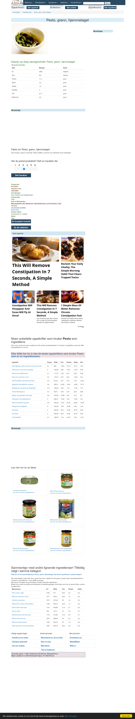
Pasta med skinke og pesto (20, 403)
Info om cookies (18, 645)
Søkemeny (28, 2)
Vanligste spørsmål (19, 641)
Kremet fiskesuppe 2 (18, 392)
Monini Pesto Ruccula (18, 618)
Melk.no (73, 645)
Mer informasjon (71, 716)
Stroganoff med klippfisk (19, 406)
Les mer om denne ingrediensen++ (24, 492)
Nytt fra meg (46, 641)
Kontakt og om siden (20, 637)
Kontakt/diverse (76, 2)
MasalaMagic (75, 641)
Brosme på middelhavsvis (20, 373)
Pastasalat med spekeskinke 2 (21, 399)
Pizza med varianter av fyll (20, 377)
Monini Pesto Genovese (19, 607)
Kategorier (63, 2)
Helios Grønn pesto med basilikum (22, 604)
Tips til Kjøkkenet (48, 649)
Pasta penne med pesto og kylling (22, 370)
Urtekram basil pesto (18, 600)
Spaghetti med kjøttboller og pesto (22, 384)
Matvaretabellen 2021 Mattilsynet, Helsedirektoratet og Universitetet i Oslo (36, 203)
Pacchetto (15, 410)
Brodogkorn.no (76, 637)
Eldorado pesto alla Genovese (21, 615)
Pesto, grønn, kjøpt (18, 593)
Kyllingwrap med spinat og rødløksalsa (24, 388)
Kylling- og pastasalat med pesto (22, 395)
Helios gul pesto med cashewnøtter (23, 626)
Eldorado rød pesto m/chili (20, 596)
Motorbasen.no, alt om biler (52, 637)
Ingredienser (53, 2)
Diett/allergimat (40, 2)
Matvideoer (45, 645)
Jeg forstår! (126, 716)
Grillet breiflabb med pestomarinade (23, 381)
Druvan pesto (16, 611)
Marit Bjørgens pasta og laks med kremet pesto (27, 366)
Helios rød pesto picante (19, 622)
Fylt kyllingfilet (16, 417)
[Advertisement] (48, 126)
